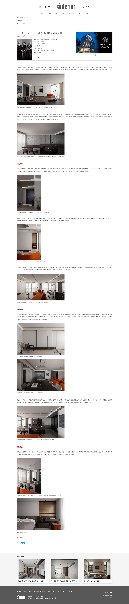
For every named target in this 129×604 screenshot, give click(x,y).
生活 (68, 13)
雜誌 (42, 13)
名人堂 (81, 13)
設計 (63, 13)
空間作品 (48, 13)
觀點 (87, 13)
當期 (24, 17)
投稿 (25, 592)
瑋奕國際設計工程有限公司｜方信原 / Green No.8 (64, 581)
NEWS (56, 13)
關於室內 (19, 592)
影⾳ (74, 13)
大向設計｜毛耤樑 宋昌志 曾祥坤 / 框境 (31, 581)
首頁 (18, 17)
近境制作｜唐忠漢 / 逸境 (92, 581)
